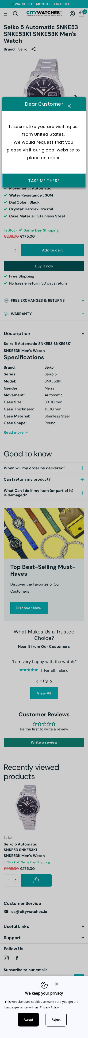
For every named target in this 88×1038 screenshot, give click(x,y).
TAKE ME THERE (44, 180)
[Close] (68, 984)
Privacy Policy (49, 1007)
